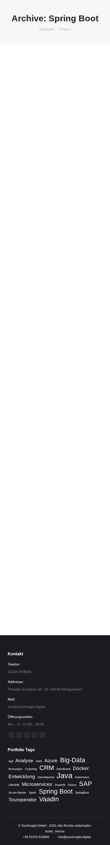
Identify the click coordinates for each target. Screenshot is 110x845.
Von (27, 167)
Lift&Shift (13, 784)
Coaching (31, 768)
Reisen (72, 784)
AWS (39, 761)
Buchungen (15, 768)
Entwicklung (21, 776)
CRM (46, 768)
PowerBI (60, 784)
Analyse (24, 760)
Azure (51, 760)
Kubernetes (82, 777)
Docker (81, 768)
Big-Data (72, 760)
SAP (85, 784)
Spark (32, 792)
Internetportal (46, 777)
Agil (10, 761)
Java (64, 776)
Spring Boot (56, 791)
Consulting (21, 155)
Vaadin (49, 799)
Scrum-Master (17, 792)
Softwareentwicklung (28, 161)
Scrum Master (61, 155)
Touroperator (22, 799)
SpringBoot (82, 792)
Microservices (37, 784)
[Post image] (55, 98)
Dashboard (63, 768)
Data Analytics (40, 155)
